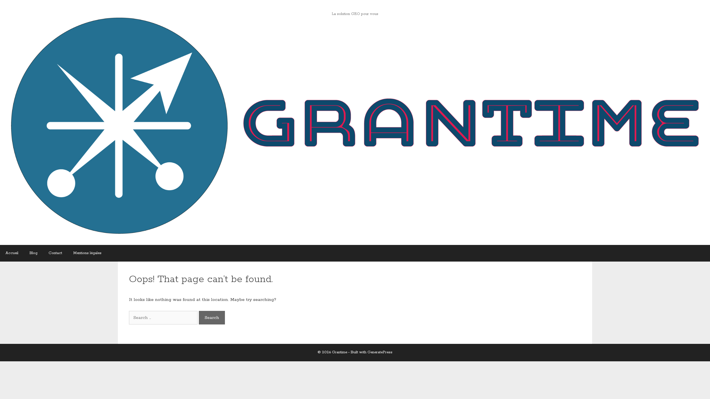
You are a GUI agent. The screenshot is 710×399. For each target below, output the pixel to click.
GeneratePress (379, 352)
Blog (33, 253)
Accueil (12, 253)
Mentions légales (87, 253)
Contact (55, 253)
